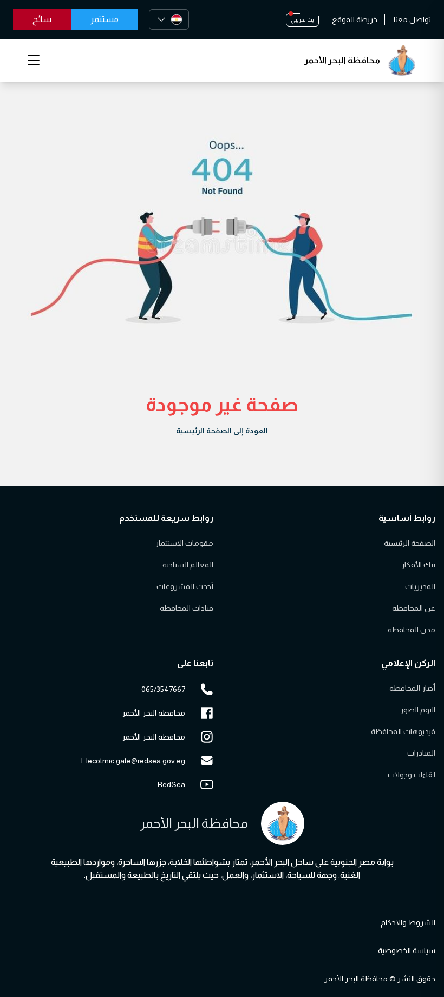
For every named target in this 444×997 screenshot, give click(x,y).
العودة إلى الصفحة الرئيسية (222, 430)
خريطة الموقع (354, 19)
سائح (41, 19)
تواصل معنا (412, 19)
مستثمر (104, 19)
